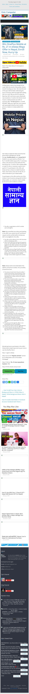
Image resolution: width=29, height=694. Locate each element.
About (7, 4)
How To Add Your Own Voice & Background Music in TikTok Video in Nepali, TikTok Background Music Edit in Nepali (14, 393)
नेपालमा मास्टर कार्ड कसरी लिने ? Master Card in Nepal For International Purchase (14, 537)
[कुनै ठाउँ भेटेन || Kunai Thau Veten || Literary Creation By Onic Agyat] (14, 609)
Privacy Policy (18, 4)
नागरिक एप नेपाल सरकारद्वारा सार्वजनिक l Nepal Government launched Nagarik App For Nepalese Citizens (13, 471)
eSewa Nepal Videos (15, 41)
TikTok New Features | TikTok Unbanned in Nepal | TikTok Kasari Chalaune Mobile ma (14, 621)
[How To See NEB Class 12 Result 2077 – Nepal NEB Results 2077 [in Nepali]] (14, 478)
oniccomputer (15, 54)
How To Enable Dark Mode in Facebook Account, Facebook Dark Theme (13, 401)
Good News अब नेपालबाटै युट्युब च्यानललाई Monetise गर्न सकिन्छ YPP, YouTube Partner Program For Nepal (13, 631)
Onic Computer (8, 12)
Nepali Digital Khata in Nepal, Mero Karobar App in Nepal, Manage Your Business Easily (12, 515)
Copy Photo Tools (6, 41)
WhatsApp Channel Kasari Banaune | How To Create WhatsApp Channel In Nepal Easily (14, 426)
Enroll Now (4, 56)
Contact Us (11, 4)
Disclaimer (24, 4)
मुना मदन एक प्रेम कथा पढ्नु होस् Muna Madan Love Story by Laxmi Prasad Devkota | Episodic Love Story (10, 652)
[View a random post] (26, 21)
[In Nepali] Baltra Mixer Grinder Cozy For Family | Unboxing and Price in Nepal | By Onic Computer (14, 448)
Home (3, 4)
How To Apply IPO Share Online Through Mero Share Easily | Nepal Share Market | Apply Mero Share (10, 672)
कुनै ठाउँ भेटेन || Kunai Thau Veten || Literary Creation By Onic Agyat (12, 612)
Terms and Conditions (14, 6)
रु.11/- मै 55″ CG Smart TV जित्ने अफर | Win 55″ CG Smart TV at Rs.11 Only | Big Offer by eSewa (13, 603)
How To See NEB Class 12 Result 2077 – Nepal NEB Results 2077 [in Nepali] (13, 493)
